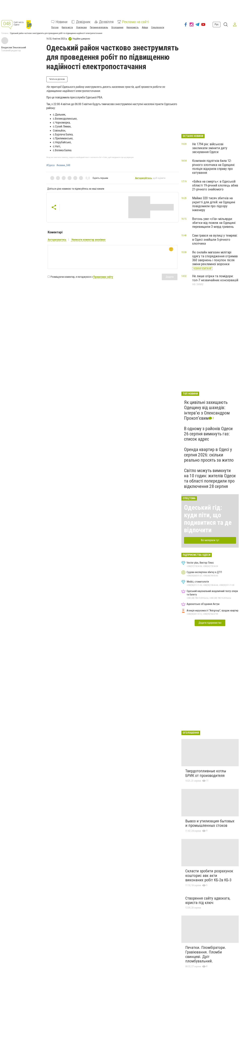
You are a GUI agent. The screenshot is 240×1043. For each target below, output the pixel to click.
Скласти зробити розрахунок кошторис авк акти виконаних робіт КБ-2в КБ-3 (209, 875)
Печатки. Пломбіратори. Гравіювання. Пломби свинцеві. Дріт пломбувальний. (205, 954)
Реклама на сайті (135, 21)
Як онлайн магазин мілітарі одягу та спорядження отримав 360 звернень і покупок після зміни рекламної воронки (215, 258)
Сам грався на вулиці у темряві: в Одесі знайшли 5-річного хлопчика (214, 239)
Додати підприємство (210, 622)
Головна (4, 33)
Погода (54, 27)
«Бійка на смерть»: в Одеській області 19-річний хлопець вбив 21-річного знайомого (215, 185)
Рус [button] (217, 24)
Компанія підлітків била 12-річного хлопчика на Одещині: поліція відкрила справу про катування (213, 166)
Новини (61, 21)
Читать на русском (57, 79)
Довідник (83, 21)
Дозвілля (106, 21)
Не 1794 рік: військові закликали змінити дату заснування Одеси (209, 148)
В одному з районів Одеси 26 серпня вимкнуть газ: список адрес (208, 434)
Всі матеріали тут (210, 540)
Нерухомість (133, 27)
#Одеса (50, 165)
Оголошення (117, 27)
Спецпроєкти (157, 27)
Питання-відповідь (99, 27)
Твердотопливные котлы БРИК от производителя (205, 773)
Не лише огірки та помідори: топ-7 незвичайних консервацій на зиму (215, 280)
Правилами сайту (103, 276)
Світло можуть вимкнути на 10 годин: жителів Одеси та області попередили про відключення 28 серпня (210, 478)
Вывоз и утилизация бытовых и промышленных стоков (209, 823)
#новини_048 (63, 165)
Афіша (145, 27)
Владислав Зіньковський (13, 47)
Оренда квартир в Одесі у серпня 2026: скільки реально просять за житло (209, 455)
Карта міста (67, 27)
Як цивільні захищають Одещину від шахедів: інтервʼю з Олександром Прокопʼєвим (207, 410)
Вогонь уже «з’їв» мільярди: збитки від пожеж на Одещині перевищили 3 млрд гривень (213, 223)
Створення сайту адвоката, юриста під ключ (207, 900)
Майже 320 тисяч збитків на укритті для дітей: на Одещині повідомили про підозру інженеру (213, 204)
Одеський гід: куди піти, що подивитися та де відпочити (208, 519)
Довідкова (81, 27)
